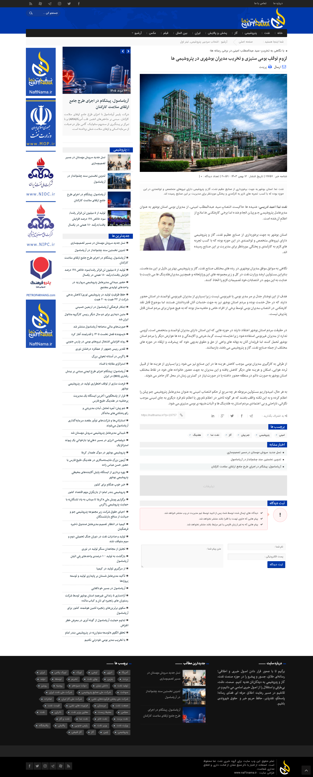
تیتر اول (184, 42)
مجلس (124, 712)
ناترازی (58, 712)
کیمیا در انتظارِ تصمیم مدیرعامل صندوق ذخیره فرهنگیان (99, 527)
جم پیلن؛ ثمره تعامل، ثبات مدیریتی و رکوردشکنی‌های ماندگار (105, 411)
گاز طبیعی (76, 732)
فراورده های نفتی (78, 706)
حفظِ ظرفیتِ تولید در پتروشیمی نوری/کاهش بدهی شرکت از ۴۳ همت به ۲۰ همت (97, 297)
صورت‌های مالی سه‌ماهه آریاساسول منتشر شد (99, 326)
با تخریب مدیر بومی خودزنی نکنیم (105, 640)
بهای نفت (92, 679)
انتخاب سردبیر (211, 42)
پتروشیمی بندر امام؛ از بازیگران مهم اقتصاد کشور (96, 492)
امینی (282, 435)
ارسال (277, 67)
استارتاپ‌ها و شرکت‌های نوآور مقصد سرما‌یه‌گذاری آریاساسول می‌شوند (98, 423)
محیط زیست (104, 712)
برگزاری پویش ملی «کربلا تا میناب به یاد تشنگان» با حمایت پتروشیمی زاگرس (97, 502)
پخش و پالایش (217, 33)
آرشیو (138, 33)
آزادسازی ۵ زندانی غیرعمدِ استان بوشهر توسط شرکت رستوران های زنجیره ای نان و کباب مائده (96, 598)
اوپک (79, 672)
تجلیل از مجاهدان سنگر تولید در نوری (103, 549)
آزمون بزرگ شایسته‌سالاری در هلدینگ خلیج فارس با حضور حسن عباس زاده (97, 463)
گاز (235, 33)
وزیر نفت (102, 726)
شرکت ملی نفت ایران (60, 692)
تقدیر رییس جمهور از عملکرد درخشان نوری (100, 349)
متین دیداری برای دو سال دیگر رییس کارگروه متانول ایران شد (96, 317)
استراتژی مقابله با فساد (112, 363)
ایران (197, 33)
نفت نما (215, 435)
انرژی (109, 672)
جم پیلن (245, 435)
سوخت (124, 692)
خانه (280, 33)
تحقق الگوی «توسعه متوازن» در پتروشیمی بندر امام (95, 632)
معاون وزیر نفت (79, 712)
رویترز (44, 686)
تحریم (74, 679)
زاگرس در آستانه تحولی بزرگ (108, 356)
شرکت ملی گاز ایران (71, 699)
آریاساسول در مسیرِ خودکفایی (108, 588)
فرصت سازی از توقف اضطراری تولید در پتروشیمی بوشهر (98, 386)
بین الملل (181, 33)
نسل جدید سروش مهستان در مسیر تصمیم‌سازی (254, 452)
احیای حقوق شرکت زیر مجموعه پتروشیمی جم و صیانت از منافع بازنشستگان (99, 514)
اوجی (94, 672)
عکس (152, 33)
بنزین (110, 679)
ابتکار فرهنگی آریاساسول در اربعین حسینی (100, 307)
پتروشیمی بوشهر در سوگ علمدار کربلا (103, 452)
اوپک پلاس (60, 672)
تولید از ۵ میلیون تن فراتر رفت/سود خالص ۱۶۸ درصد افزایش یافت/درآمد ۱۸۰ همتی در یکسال (86, 219)
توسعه (58, 679)
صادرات (48, 699)
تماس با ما (260, 3)
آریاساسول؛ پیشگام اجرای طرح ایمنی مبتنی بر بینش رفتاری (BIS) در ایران (97, 374)
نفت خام (102, 719)
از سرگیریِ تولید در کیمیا (110, 568)
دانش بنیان (102, 686)
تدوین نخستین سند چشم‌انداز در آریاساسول (256, 459)
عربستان (101, 706)
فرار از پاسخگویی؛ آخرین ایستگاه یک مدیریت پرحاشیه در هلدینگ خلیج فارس (100, 398)
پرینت (263, 66)
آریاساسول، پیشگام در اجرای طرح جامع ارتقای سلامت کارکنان (246, 466)
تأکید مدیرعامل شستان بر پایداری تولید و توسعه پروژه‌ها (99, 578)
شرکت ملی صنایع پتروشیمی (96, 692)
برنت (125, 679)
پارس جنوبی (81, 726)
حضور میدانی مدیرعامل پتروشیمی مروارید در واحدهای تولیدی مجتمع (100, 285)
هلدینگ (197, 435)
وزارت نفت (122, 726)
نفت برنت (122, 719)
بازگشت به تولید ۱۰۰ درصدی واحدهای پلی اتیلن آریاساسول (99, 559)
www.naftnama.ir (246, 773)
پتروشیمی (251, 33)
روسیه (59, 686)
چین (105, 732)
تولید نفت (122, 686)
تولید (42, 679)
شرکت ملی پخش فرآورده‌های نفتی (109, 699)
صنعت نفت (121, 706)
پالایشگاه (43, 726)
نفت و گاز (64, 719)
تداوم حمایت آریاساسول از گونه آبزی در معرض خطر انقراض (96, 623)
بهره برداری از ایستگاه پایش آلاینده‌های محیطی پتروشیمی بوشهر (99, 475)
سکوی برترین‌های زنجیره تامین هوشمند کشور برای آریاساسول (97, 610)
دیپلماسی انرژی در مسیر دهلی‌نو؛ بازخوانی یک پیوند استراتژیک (96, 443)
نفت (267, 33)
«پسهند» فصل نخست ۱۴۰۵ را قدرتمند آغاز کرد (98, 334)
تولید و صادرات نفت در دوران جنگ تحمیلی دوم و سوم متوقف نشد (98, 539)
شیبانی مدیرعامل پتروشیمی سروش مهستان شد (98, 433)
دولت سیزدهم (79, 686)
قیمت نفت (54, 706)
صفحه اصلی (246, 42)
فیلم (165, 33)
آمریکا (125, 672)
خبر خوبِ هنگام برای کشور (109, 484)
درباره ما (278, 3)
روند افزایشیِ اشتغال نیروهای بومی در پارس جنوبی (95, 341)
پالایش (61, 726)
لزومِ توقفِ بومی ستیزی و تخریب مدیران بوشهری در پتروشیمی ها (229, 58)
